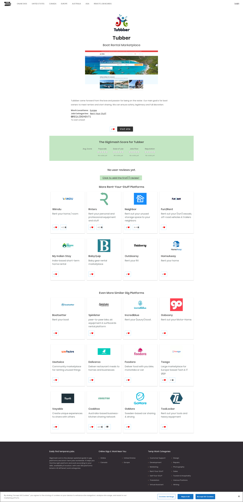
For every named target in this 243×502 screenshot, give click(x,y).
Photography (178, 467)
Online (103, 458)
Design (176, 458)
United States (38, 3)
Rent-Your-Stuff (98, 113)
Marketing (154, 467)
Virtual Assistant (157, 484)
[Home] (8, 4)
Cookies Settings (166, 496)
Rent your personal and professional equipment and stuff (102, 217)
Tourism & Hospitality (182, 476)
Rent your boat (60, 319)
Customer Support (158, 458)
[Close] (239, 496)
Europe (64, 3)
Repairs (176, 462)
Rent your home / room (65, 213)
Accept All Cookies (205, 496)
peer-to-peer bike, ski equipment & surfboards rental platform (102, 323)
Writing (176, 484)
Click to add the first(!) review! (121, 177)
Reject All (185, 496)
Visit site (125, 129)
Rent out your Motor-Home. (176, 319)
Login (237, 3)
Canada (52, 3)
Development (155, 462)
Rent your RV (132, 260)
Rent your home (170, 260)
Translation (154, 480)
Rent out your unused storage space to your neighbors (137, 217)
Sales (175, 471)
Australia (76, 3)
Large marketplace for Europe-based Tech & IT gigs (174, 370)
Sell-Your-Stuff (156, 476)
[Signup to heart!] (113, 129)
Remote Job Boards (103, 3)
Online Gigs (22, 3)
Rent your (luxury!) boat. (138, 319)
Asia (87, 3)
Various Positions (180, 480)
